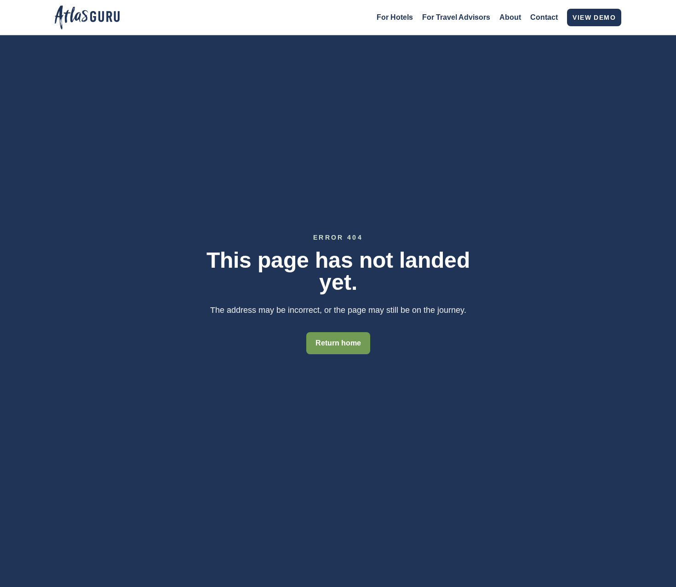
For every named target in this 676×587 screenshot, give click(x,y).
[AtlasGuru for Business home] (87, 17)
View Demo (594, 17)
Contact (544, 17)
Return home (338, 343)
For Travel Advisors (456, 17)
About (510, 17)
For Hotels (395, 17)
